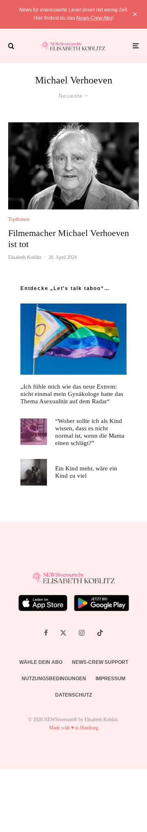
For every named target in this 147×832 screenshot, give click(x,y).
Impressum (110, 678)
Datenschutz (73, 695)
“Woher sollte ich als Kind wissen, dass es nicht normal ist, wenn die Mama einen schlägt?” (90, 432)
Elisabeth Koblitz (24, 257)
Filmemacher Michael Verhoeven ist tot (68, 238)
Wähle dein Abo (40, 662)
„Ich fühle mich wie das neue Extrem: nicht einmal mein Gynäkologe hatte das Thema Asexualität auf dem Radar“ (71, 394)
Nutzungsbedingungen (54, 678)
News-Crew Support (100, 662)
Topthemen (18, 219)
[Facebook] (46, 632)
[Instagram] (82, 632)
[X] (63, 632)
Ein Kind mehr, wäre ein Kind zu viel (86, 472)
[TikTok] (100, 632)
